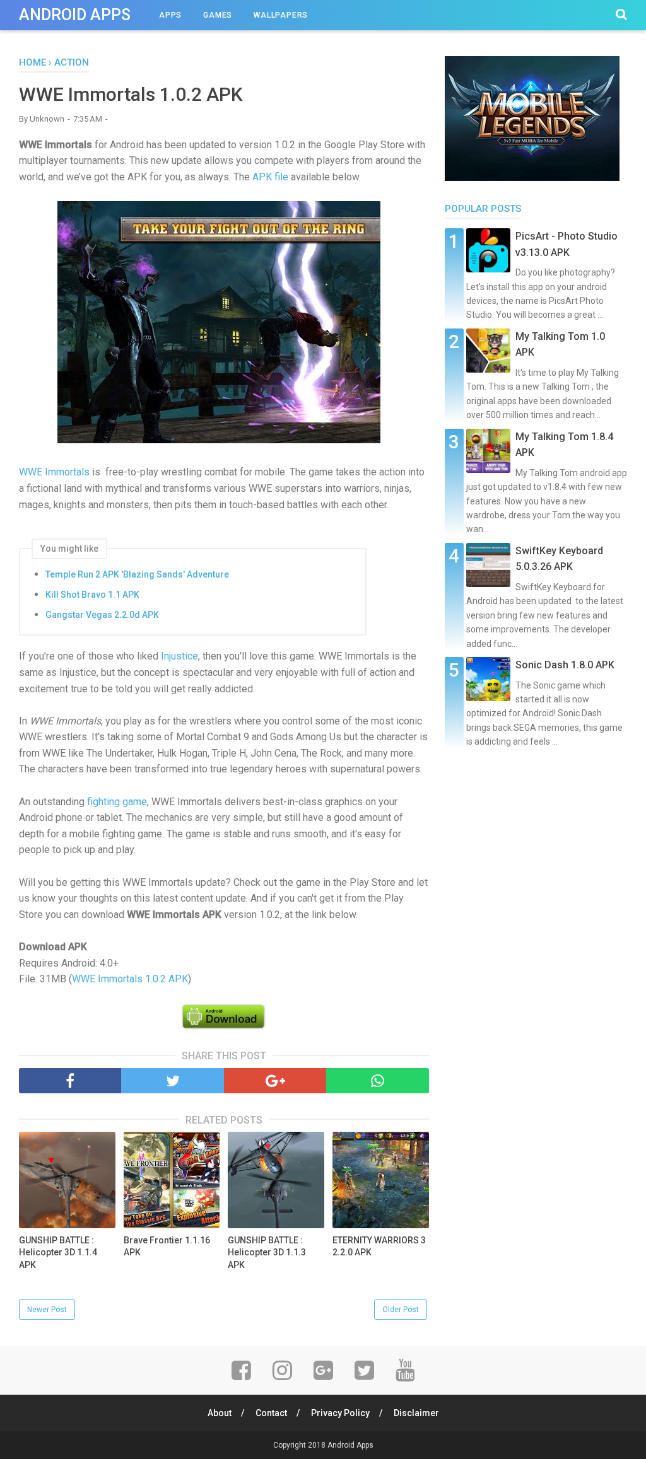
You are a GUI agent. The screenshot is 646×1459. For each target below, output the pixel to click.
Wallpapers (281, 15)
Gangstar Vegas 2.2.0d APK (102, 615)
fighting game (117, 802)
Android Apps (75, 15)
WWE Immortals (54, 472)
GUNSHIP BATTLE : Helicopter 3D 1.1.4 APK (58, 1252)
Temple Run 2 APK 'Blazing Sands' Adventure (137, 574)
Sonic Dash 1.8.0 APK (564, 665)
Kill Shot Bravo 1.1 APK (92, 595)
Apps (170, 15)
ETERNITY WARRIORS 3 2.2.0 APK (379, 1246)
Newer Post (47, 1309)
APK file (270, 177)
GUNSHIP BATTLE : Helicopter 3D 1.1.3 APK (267, 1252)
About (220, 1413)
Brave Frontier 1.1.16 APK (167, 1246)
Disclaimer (416, 1413)
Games (217, 15)
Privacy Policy (340, 1413)
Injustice (179, 656)
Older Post (400, 1309)
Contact (271, 1413)
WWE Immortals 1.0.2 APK (130, 979)
